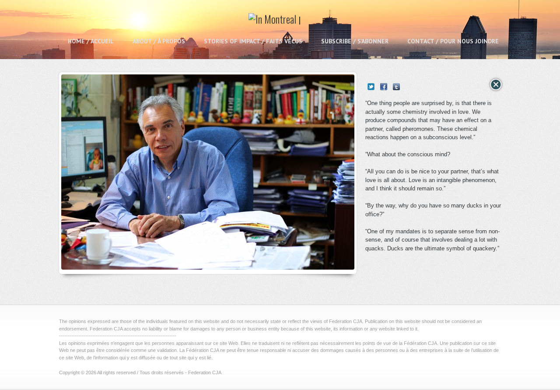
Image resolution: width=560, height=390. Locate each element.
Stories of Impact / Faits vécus (253, 41)
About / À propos (159, 41)
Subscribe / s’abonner (354, 41)
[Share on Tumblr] (396, 86)
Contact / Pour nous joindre (453, 41)
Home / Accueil (91, 41)
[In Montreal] (274, 22)
